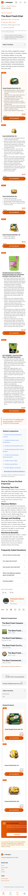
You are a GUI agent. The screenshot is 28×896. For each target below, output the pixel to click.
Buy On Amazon (14, 118)
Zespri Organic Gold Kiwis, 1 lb (11, 234)
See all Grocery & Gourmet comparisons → (11, 666)
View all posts (13, 603)
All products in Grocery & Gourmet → (14, 471)
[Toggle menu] (25, 2)
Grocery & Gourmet (6, 13)
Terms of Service (5, 880)
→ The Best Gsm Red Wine (10, 464)
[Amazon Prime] (14, 116)
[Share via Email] (19, 609)
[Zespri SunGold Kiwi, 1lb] (14, 754)
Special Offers (4, 867)
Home (2, 865)
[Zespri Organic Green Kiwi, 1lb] (14, 718)
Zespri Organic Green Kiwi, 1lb (12, 88)
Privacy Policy (4, 878)
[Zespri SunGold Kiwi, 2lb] (14, 790)
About (2, 869)
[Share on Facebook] (11, 609)
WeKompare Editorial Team (9, 22)
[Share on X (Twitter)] (7, 609)
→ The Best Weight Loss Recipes (12, 467)
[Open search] (20, 2)
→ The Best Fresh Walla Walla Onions (13, 446)
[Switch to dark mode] (16, 2)
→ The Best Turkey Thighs (10, 460)
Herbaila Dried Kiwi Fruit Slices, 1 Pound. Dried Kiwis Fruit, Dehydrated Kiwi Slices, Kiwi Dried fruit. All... (13, 274)
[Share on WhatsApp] (15, 609)
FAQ (4, 696)
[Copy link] (23, 609)
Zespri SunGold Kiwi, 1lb (9, 136)
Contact (3, 871)
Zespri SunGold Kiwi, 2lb (9, 196)
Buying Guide (6, 694)
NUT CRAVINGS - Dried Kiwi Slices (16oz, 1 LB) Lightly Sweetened (12, 356)
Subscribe (17, 834)
